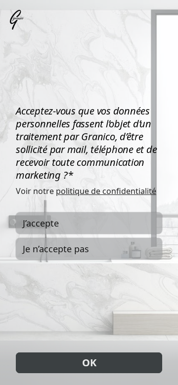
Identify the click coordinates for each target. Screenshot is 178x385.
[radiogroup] (89, 236)
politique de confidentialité (106, 191)
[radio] (89, 223)
